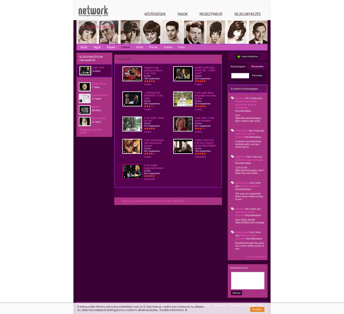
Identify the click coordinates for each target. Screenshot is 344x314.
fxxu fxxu (240, 98)
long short (240, 156)
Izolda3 (147, 84)
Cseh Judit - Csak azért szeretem (204, 119)
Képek (111, 47)
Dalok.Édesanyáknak (103, 95)
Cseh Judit (98, 67)
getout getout (242, 183)
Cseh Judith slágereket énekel (153, 167)
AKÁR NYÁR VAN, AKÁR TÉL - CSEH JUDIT (205, 70)
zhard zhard (241, 130)
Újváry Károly (99, 83)
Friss (181, 47)
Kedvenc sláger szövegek (249, 160)
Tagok (97, 47)
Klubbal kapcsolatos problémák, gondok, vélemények (246, 104)
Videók (125, 47)
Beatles (96, 106)
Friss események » (256, 257)
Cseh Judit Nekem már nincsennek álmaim (154, 143)
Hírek (139, 47)
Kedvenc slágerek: (250, 186)
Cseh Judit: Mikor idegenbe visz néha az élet (205, 95)
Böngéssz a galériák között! (91, 131)
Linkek (168, 47)
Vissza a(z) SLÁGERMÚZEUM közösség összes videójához (153, 201)
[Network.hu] (93, 12)
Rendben (257, 309)
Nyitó (83, 47)
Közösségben (238, 66)
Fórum (153, 47)
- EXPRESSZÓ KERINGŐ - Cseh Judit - (153, 95)
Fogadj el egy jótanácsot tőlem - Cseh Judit (153, 70)
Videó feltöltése (249, 56)
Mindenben (257, 66)
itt (186, 310)
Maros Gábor (99, 118)
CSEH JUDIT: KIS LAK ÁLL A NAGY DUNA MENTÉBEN (205, 143)
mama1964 (200, 157)
